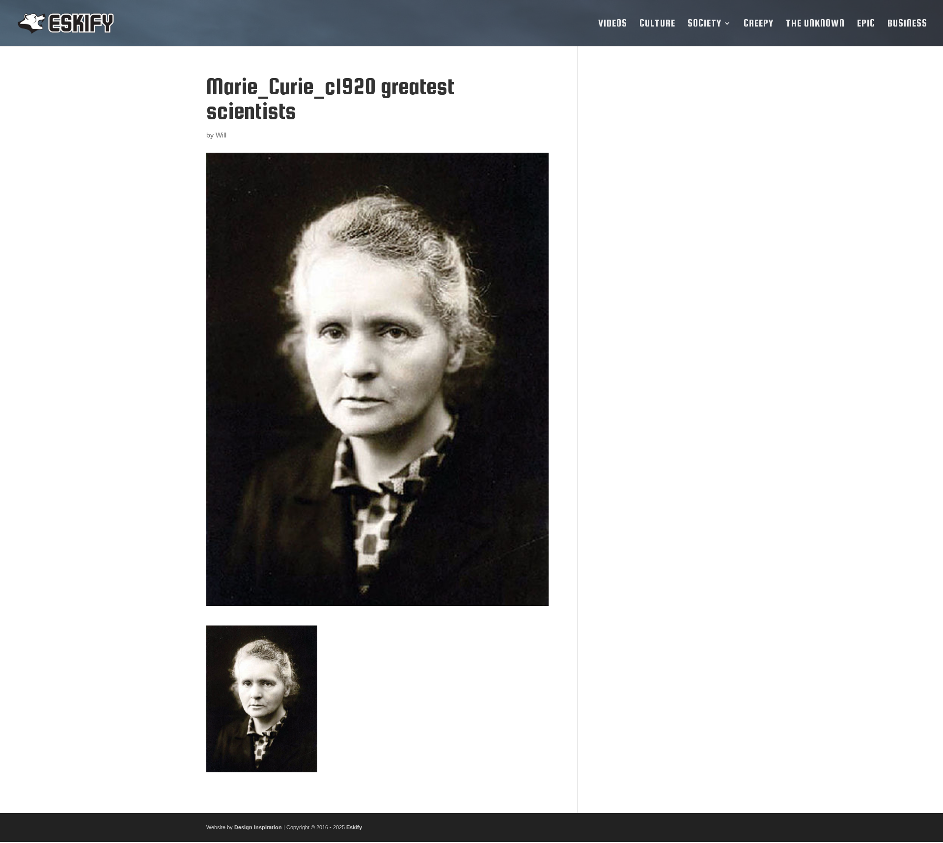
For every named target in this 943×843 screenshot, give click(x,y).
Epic (866, 24)
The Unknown (815, 24)
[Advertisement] (664, 221)
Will (221, 135)
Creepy (759, 24)
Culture (657, 24)
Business (907, 24)
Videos (612, 24)
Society (704, 24)
